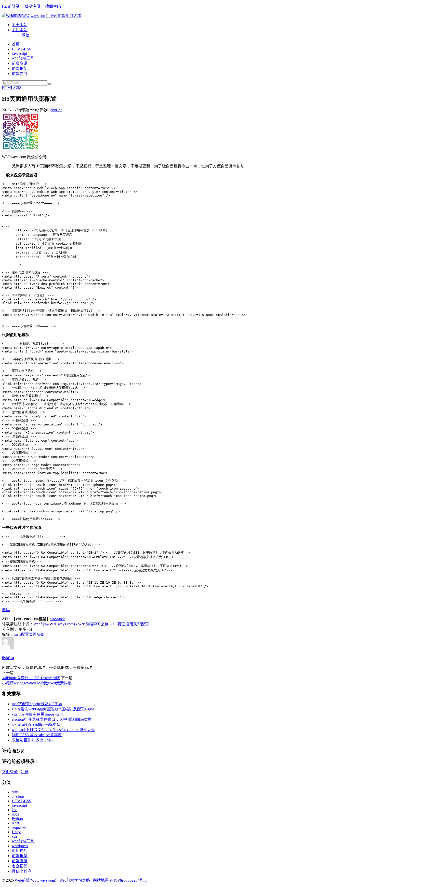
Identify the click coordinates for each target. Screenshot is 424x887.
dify (15, 792)
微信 (25, 35)
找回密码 (53, 6)
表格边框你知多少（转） (33, 740)
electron (18, 796)
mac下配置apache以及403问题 (37, 704)
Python (17, 819)
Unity (16, 832)
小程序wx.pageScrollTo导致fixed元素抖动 (37, 683)
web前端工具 (23, 58)
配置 (25, 634)
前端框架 (19, 68)
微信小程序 (21, 871)
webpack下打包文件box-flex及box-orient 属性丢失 (53, 730)
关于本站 (19, 25)
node (15, 814)
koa (14, 810)
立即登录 (10, 772)
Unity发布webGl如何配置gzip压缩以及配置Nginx (53, 709)
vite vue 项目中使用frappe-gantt (37, 714)
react (15, 823)
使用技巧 (19, 850)
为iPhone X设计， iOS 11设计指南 (31, 678)
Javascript (19, 53)
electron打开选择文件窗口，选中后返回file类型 (52, 719)
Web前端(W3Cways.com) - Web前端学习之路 (43, 16)
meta (17, 634)
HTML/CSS (21, 49)
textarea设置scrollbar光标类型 (36, 724)
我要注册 (32, 6)
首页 (16, 44)
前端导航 (19, 73)
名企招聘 (19, 866)
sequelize (19, 827)
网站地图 (101, 880)
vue (14, 836)
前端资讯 (19, 63)
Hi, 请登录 (11, 6)
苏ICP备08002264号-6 (128, 880)
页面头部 (37, 634)
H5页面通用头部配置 (131, 624)
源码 (6, 610)
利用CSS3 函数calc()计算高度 (37, 735)
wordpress (20, 846)
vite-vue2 (57, 619)
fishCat (56, 110)
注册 (24, 772)
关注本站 (19, 30)
